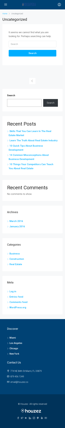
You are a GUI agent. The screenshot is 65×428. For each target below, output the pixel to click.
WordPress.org (17, 307)
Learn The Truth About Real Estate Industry (33, 140)
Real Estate (15, 264)
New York (14, 354)
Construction (16, 259)
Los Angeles (15, 343)
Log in (12, 291)
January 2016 (17, 226)
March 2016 (16, 221)
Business (14, 253)
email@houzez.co (19, 382)
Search (33, 53)
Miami (12, 337)
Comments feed (18, 302)
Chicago (13, 348)
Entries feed (16, 296)
